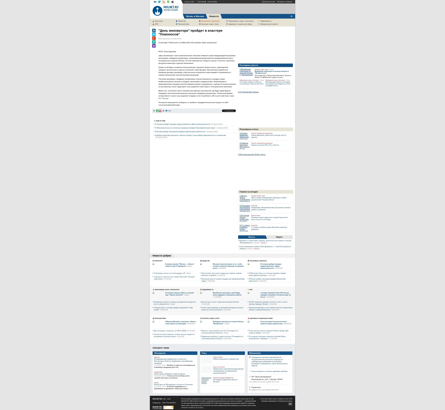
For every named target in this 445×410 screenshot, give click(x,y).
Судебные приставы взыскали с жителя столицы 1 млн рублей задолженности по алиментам (190, 135)
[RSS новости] (163, 1)
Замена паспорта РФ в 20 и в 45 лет (265, 145)
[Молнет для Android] (168, 1)
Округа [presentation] (279, 237)
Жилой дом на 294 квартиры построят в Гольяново (173, 384)
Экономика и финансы (210, 21)
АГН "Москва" (163, 98)
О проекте (281, 399)
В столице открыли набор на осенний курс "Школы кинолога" (252, 83)
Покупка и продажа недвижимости (223, 377)
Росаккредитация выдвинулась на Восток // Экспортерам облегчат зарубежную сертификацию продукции (173, 361)
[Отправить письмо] (154, 46)
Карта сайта (273, 399)
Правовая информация (269, 401)
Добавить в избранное (285, 1)
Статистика (263, 399)
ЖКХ (156, 24)
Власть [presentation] (251, 237)
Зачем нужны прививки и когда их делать (169, 374)
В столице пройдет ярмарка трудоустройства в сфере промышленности (183, 124)
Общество (182, 21)
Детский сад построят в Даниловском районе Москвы (220, 302)
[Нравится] (157, 111)
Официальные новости (269, 24)
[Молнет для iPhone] (172, 1)
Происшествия (183, 24)
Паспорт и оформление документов (261, 133)
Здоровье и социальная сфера (240, 24)
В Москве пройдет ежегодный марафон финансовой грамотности (180, 131)
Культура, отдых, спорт (210, 24)
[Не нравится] (160, 111)
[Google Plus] (154, 38)
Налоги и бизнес (218, 357)
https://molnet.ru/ (195, 401)
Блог (286, 399)
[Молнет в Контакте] (155, 1)
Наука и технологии (219, 367)
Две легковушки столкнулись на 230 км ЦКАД (170, 331)
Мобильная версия (269, 1)
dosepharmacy (158, 372)
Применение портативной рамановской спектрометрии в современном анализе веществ (228, 371)
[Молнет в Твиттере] (159, 1)
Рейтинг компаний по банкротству (226, 359)
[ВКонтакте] (154, 30)
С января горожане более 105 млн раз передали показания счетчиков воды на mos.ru (275, 295)
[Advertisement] (239, 8)
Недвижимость (266, 21)
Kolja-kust (157, 357)
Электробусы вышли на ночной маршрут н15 (170, 273)
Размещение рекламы (285, 401)
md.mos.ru (264, 242)
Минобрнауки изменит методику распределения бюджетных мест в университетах (278, 84)
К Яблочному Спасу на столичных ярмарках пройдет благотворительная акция (185, 128)
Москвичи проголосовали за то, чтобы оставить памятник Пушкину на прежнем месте (228, 266)
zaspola (156, 382)
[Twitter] (154, 34)
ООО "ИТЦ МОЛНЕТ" (169, 403)
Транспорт (159, 21)
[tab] (251, 237)
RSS (290, 399)
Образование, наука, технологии (241, 21)
